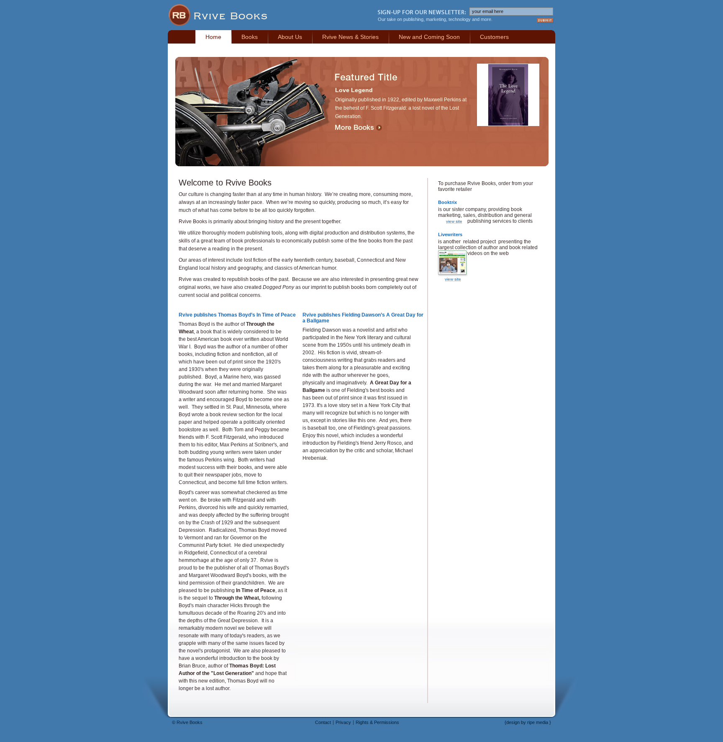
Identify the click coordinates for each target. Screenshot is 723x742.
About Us (290, 36)
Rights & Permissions (377, 722)
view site (454, 221)
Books (249, 36)
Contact (323, 722)
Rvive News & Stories (350, 36)
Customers (494, 36)
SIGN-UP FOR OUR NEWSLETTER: (422, 12)
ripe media (537, 722)
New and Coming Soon (429, 36)
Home (213, 36)
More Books (358, 128)
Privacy (343, 722)
